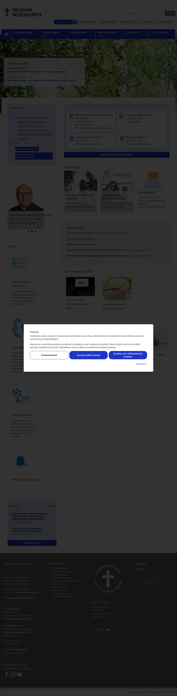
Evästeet (141, 363)
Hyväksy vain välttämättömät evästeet (127, 355)
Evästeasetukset (49, 355)
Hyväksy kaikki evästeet (88, 355)
